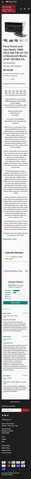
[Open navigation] (3, 2)
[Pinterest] (7, 415)
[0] (28, 9)
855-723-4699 (7, 7)
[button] (7, 239)
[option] (15, 29)
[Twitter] (2, 415)
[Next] (26, 29)
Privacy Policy (6, 445)
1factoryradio (15, 473)
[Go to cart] (25, 9)
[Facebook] (5, 415)
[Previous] (5, 29)
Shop (3, 436)
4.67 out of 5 (19, 285)
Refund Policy (6, 448)
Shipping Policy (6, 450)
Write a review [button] (15, 302)
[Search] (21, 9)
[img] (7, 313)
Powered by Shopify (7, 474)
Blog (3, 441)
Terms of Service (6, 452)
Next (26, 271)
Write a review (9, 258)
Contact (4, 439)
